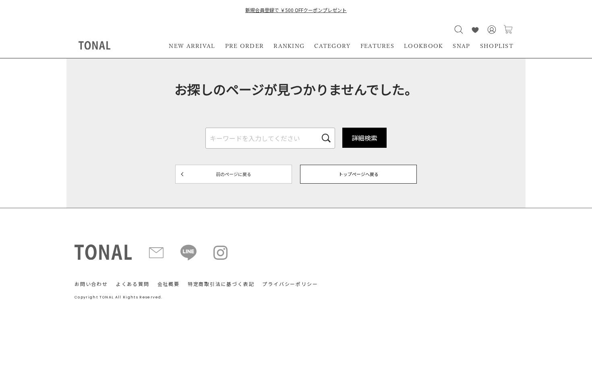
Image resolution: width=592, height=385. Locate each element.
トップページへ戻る (359, 174)
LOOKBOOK (423, 46)
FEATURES (377, 46)
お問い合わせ (91, 283)
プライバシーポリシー (290, 283)
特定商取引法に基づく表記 (221, 283)
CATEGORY (332, 46)
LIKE (475, 29)
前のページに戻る (233, 174)
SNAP (461, 46)
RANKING (288, 46)
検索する (458, 29)
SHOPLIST (496, 46)
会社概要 (168, 283)
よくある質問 (132, 283)
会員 (491, 29)
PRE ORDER (244, 46)
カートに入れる (508, 29)
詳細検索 (364, 138)
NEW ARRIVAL (192, 46)
